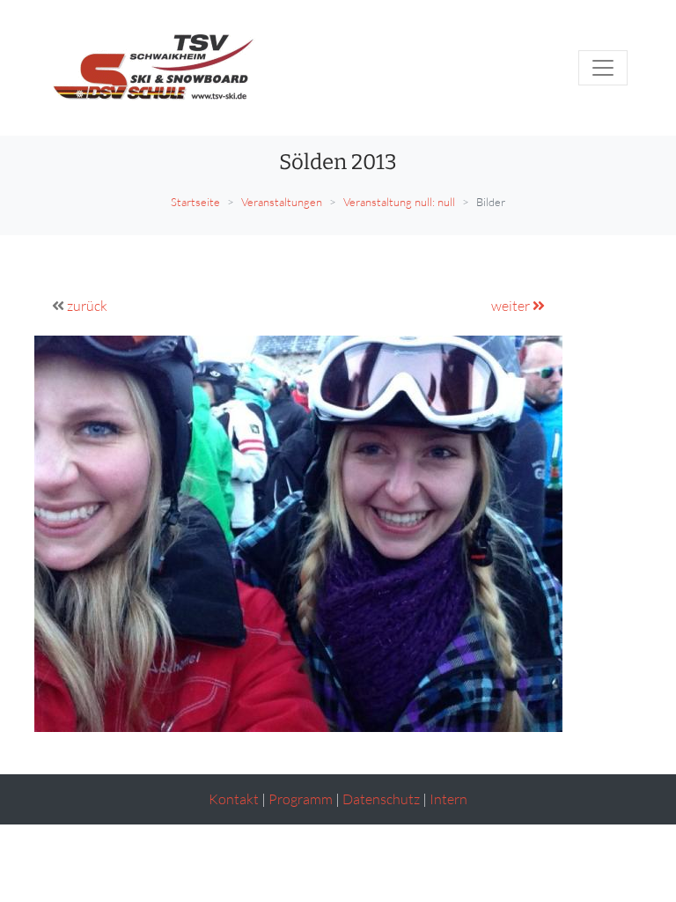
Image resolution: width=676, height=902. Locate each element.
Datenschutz (381, 799)
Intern (448, 799)
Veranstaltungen (281, 202)
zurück (87, 305)
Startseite (195, 202)
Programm (300, 799)
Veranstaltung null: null (399, 202)
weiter (512, 305)
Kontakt (234, 799)
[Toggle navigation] (603, 67)
